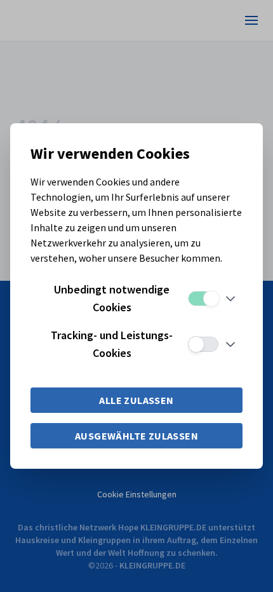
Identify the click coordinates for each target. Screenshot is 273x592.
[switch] (203, 298)
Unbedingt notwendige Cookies (112, 298)
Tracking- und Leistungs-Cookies (112, 344)
